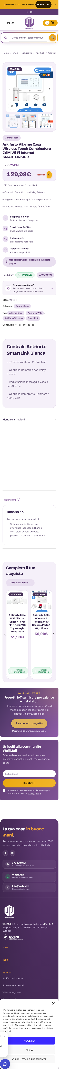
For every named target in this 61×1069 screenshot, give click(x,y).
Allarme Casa (15, 313)
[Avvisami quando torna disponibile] (49, 174)
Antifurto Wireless (14, 318)
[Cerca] (52, 37)
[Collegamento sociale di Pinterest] (24, 325)
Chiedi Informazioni (19, 671)
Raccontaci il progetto (29, 723)
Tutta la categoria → (20, 582)
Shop (15, 52)
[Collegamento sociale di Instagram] (31, 12)
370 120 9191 (45, 275)
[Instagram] (12, 853)
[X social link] (20, 325)
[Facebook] (5, 853)
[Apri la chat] (5, 1064)
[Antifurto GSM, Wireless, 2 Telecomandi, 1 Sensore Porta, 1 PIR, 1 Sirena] (41, 601)
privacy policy (34, 793)
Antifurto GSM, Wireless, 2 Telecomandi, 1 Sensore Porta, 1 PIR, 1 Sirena (41, 622)
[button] (53, 1003)
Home (6, 52)
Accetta (29, 1040)
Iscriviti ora (43, 4)
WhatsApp (27, 275)
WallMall (14, 165)
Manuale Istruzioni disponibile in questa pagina (29, 261)
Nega (29, 1050)
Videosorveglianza (12, 992)
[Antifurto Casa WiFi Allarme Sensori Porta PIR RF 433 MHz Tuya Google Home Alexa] (17, 601)
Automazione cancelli (13, 985)
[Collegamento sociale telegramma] (33, 325)
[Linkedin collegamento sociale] (29, 325)
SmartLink (33, 318)
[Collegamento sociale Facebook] (27, 12)
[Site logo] (29, 22)
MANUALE (41, 465)
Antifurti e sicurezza (13, 978)
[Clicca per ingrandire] (12, 106)
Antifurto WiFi (35, 313)
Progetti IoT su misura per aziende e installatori (29, 699)
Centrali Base (11, 137)
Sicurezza (27, 52)
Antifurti (40, 52)
